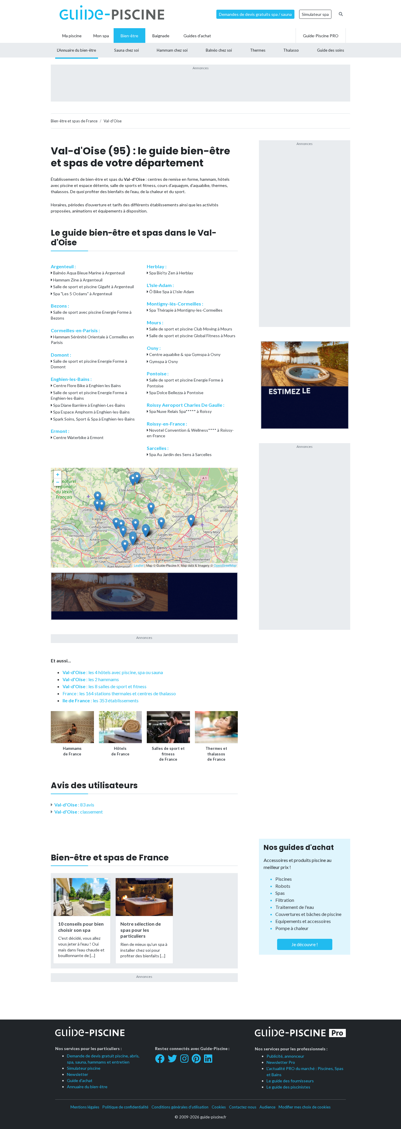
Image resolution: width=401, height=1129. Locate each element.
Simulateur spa (315, 14)
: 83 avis (74, 804)
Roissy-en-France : (167, 423)
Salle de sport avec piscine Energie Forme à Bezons (91, 315)
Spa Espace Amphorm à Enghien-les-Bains (91, 411)
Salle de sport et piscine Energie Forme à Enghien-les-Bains (89, 395)
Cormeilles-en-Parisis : (75, 330)
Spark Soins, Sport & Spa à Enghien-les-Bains (93, 418)
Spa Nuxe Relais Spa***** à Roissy (180, 411)
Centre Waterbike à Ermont (78, 437)
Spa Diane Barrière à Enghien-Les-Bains (88, 405)
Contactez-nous (242, 1107)
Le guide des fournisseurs (290, 1080)
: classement (78, 811)
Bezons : (60, 305)
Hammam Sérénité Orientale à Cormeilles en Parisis (92, 339)
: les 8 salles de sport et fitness (104, 686)
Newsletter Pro (281, 1062)
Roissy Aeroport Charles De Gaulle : (185, 405)
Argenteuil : (63, 266)
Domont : (61, 354)
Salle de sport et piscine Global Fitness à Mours (191, 335)
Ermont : (60, 431)
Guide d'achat (79, 1080)
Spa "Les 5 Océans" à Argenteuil (82, 293)
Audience (267, 1107)
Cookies (219, 1107)
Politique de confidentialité (125, 1107)
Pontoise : (158, 373)
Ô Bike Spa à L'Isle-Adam (171, 291)
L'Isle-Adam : (160, 285)
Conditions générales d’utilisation (179, 1107)
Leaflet (139, 565)
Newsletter (77, 1074)
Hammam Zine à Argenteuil (77, 279)
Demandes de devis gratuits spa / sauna (255, 14)
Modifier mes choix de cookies (305, 1107)
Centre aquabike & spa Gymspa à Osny (184, 354)
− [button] (57, 482)
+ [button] (57, 474)
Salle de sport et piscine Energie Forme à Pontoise (185, 382)
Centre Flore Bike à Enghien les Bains (86, 385)
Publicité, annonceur (285, 1056)
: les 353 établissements (101, 700)
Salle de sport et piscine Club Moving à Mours (190, 328)
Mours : (155, 322)
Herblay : (156, 266)
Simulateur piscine (83, 1068)
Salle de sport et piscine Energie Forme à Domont (89, 364)
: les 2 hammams (91, 679)
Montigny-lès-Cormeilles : (175, 303)
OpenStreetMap (225, 565)
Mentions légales (84, 1107)
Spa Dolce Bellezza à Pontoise (175, 392)
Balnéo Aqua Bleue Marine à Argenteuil (88, 272)
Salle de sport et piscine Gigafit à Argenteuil (93, 286)
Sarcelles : (158, 448)
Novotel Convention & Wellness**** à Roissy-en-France (190, 433)
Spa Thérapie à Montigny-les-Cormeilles (185, 310)
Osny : (154, 348)
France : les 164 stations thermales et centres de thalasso (119, 693)
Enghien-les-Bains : (71, 379)
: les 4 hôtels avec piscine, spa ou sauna (113, 672)
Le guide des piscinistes (288, 1086)
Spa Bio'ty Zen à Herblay (170, 272)
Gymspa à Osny (163, 361)
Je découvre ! (305, 944)
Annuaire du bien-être (87, 1086)
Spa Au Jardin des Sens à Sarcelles (180, 454)
